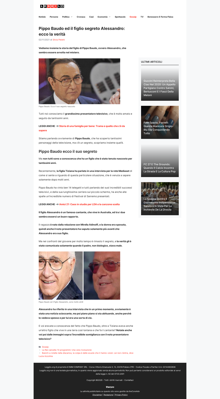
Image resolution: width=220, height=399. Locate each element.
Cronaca (81, 17)
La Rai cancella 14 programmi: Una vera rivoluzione (67, 350)
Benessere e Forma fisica (160, 17)
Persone (54, 17)
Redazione (108, 395)
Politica (65, 17)
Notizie (42, 17)
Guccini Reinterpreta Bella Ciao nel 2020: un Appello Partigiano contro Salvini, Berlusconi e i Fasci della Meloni (159, 88)
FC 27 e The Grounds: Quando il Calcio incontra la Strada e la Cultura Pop (160, 168)
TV (142, 17)
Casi (91, 17)
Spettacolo (120, 17)
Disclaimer (97, 395)
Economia (102, 17)
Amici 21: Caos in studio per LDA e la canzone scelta (89, 204)
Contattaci (129, 380)
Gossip (133, 17)
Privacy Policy (121, 395)
